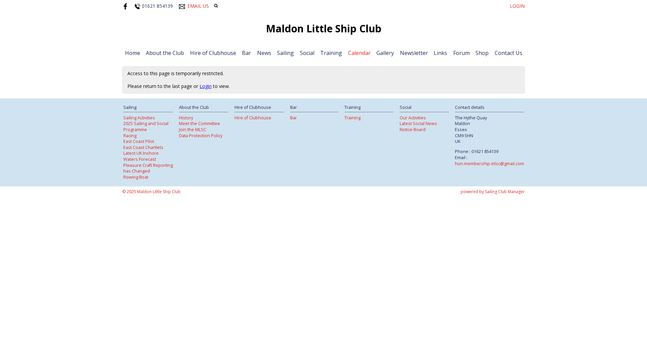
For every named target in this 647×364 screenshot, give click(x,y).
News (264, 53)
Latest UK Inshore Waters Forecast (141, 156)
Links (440, 53)
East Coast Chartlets (143, 147)
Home (132, 53)
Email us (198, 6)
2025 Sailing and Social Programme (145, 126)
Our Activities (413, 118)
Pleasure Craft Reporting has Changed (148, 168)
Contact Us (508, 53)
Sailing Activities (139, 118)
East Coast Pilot (138, 141)
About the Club (165, 53)
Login (517, 6)
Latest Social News (418, 123)
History (186, 118)
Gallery (385, 53)
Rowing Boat (135, 177)
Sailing (285, 53)
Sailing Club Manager (505, 191)
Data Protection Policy (200, 136)
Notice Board (413, 129)
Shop (482, 53)
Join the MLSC (192, 129)
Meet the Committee (199, 123)
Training (331, 53)
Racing (129, 136)
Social (307, 53)
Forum (461, 53)
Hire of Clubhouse (213, 53)
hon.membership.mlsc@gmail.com (489, 163)
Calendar (359, 53)
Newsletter (414, 53)
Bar (246, 53)
